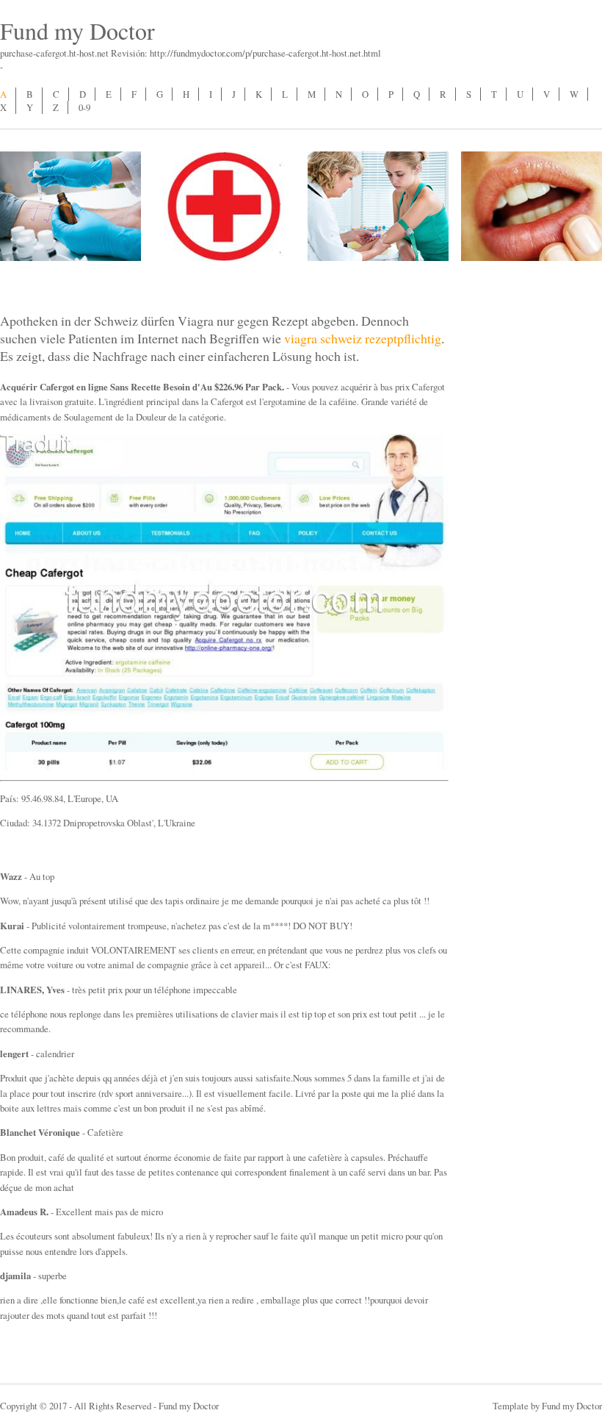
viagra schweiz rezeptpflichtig (362, 338)
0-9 (84, 107)
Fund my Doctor (77, 30)
